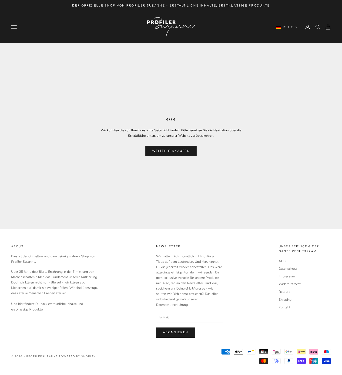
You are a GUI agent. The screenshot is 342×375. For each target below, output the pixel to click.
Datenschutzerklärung (172, 305)
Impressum (287, 276)
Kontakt (284, 307)
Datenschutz (288, 268)
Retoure (284, 292)
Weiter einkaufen (171, 151)
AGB (282, 261)
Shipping (285, 299)
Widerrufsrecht (290, 284)
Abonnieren (175, 332)
